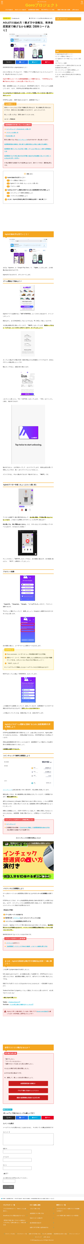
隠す (31, 174)
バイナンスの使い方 (12, 132)
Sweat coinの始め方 (42, 1011)
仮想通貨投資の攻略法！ (28, 1083)
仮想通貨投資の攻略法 (33, 9)
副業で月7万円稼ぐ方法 (34, 1233)
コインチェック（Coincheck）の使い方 (18, 129)
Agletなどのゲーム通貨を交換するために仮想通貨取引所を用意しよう (27, 190)
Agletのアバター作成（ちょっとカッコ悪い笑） (23, 183)
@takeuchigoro (14, 1002)
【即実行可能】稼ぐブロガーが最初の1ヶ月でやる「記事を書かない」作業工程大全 (14, 1223)
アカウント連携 (13, 186)
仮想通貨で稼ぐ (6, 18)
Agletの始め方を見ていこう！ (15, 177)
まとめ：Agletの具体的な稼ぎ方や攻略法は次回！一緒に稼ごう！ (26, 199)
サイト (5, 1165)
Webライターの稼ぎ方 (36, 1218)
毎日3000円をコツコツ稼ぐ (48, 9)
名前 (5, 1148)
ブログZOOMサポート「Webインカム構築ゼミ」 (14, 1210)
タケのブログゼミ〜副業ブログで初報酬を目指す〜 (68, 1210)
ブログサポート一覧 (22, 1233)
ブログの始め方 (9, 9)
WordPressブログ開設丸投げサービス (14, 1215)
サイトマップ (38, 1237)
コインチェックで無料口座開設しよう (20, 193)
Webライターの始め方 (20, 9)
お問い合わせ (75, 9)
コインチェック (22, 139)
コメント (6, 1132)
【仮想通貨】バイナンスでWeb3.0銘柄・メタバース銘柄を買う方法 (26, 946)
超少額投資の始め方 (35, 1222)
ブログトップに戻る (10, 1233)
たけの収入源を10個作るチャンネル (21, 1004)
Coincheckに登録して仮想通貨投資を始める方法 (35, 827)
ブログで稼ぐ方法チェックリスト (28, 1090)
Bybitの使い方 (10, 136)
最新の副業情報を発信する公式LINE (28, 1097)
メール (6, 1157)
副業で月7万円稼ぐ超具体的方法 (39, 1227)
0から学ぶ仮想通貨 (47, 1233)
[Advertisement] (28, 216)
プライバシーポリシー (74, 1233)
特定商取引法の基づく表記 (60, 1233)
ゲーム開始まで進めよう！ (16, 180)
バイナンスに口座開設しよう (17, 195)
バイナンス (17, 918)
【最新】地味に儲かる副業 (63, 9)
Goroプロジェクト (42, 5)
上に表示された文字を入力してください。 (15, 1178)
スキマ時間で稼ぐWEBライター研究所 (67, 1215)
